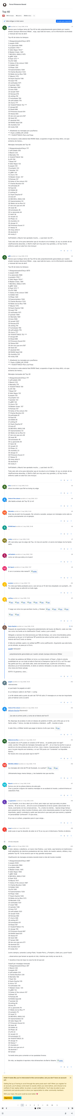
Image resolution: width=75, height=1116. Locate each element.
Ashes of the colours (14, 498)
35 (47, 1105)
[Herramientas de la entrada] (71, 250)
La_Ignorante (12, 800)
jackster (10, 583)
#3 (72, 485)
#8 (72, 554)
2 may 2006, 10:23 (23, 485)
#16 (72, 764)
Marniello (11, 511)
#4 (72, 498)
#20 (72, 846)
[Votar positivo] (61, 250)
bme (9, 485)
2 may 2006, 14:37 (31, 740)
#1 (72, 26)
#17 (72, 783)
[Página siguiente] (57, 1105)
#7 (72, 539)
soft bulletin (11, 554)
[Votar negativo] (67, 250)
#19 (72, 828)
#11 (72, 598)
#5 (72, 511)
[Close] (70, 1077)
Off (3, 15)
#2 (72, 256)
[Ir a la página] (42, 1105)
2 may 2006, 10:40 (26, 511)
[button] (2, 1113)
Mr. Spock (11, 567)
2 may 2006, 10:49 (24, 539)
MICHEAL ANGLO (13, 764)
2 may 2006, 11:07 (26, 567)
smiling (10, 598)
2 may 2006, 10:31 (32, 498)
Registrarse (8, 1098)
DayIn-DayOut (12, 626)
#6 (72, 526)
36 (52, 1105)
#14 (72, 708)
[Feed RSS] (34, 16)
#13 (72, 681)
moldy (10, 539)
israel (10, 828)
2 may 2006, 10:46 (27, 526)
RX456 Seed (11, 526)
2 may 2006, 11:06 (27, 554)
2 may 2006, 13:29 (24, 681)
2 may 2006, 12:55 (29, 626)
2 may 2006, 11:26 (25, 598)
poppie (10, 681)
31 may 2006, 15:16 (23, 846)
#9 (72, 567)
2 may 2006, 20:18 (28, 800)
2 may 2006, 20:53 (24, 828)
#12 (72, 626)
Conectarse (17, 1098)
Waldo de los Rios (13, 740)
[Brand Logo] (5, 4)
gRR (9, 26)
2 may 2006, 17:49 (30, 764)
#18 (72, 800)
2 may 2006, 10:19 (23, 26)
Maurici (10, 783)
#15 (72, 740)
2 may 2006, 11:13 (25, 583)
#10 (72, 583)
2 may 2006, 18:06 (25, 783)
